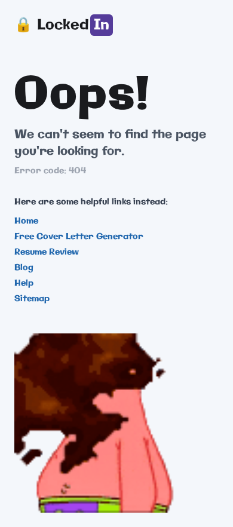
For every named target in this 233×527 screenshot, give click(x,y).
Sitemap (32, 299)
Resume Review (46, 252)
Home (26, 221)
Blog (23, 268)
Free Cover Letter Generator (78, 237)
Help (23, 283)
